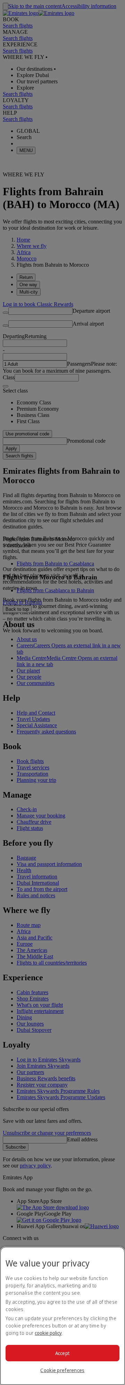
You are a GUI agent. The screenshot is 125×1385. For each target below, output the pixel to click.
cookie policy (48, 1333)
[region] (62, 1316)
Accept (62, 1353)
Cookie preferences (62, 1370)
